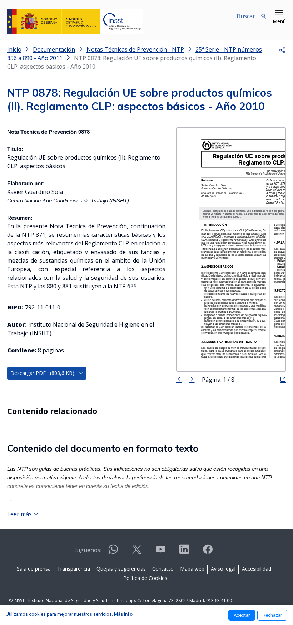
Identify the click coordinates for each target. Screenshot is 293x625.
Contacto (163, 568)
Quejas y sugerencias (121, 568)
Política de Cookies (145, 578)
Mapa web (192, 568)
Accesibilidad (256, 568)
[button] (279, 17)
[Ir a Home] (75, 21)
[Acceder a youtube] (160, 552)
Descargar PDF (42, 373)
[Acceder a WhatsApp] (113, 552)
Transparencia (73, 568)
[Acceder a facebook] (207, 552)
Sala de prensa (34, 568)
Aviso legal (223, 568)
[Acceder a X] (137, 552)
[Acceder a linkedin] (184, 552)
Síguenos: (88, 550)
